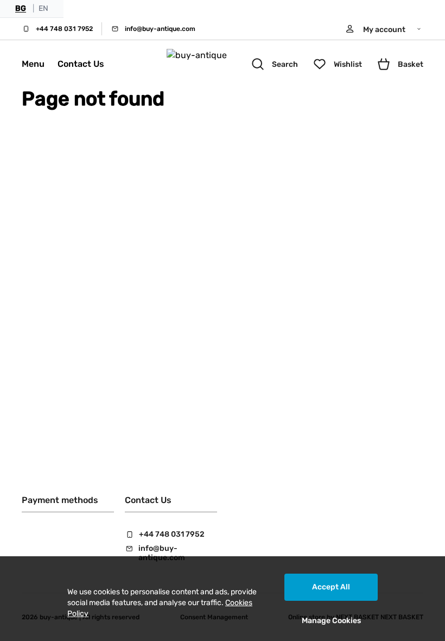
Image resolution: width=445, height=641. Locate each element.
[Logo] (208, 64)
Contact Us (81, 64)
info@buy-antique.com (160, 29)
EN (43, 8)
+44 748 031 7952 (64, 29)
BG (20, 8)
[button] (383, 29)
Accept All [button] (331, 587)
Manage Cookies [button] (331, 620)
